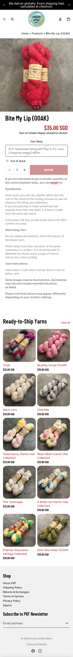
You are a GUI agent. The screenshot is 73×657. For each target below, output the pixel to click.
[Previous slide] (4, 5)
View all (65, 322)
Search (7, 605)
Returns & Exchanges (16, 591)
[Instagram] (40, 651)
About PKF (9, 583)
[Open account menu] (60, 19)
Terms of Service (13, 596)
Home (24, 33)
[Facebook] (33, 651)
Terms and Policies (37, 644)
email (54, 182)
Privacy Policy (11, 600)
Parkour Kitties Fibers (40, 638)
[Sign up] (66, 623)
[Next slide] (69, 5)
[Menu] (4, 19)
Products (37, 33)
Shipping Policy (12, 587)
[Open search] (12, 19)
